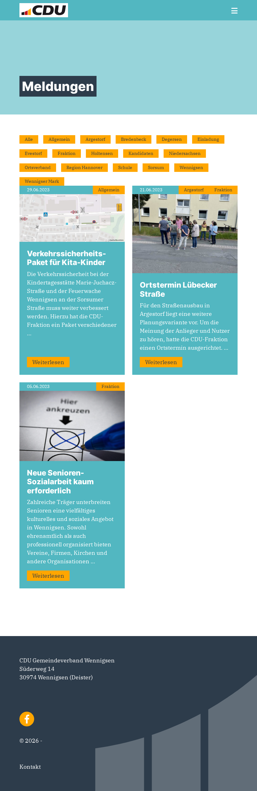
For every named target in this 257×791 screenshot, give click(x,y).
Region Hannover (84, 167)
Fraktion (67, 153)
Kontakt (30, 766)
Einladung (208, 139)
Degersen (172, 139)
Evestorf (33, 153)
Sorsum (156, 167)
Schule (125, 167)
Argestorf (95, 139)
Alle (29, 139)
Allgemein (59, 139)
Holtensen (102, 153)
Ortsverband (38, 167)
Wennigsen (191, 167)
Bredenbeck (133, 139)
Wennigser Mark (42, 181)
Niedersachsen (185, 153)
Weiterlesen (48, 362)
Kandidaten (140, 153)
